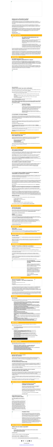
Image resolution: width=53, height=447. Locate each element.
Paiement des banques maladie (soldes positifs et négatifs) (22, 348)
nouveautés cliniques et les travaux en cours (30, 231)
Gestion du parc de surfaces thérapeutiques (20, 309)
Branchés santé (26, 30)
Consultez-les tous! (14, 432)
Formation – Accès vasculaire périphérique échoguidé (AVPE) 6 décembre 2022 (25, 320)
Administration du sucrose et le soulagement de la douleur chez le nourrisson (25, 308)
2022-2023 (27, 434)
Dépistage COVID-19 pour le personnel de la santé (20, 338)
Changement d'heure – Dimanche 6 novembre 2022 (21, 346)
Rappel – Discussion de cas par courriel (19, 311)
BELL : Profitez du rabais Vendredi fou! (19, 431)
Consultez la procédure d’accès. (16, 224)
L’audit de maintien (14, 28)
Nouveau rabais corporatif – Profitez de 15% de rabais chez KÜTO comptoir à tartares (26, 429)
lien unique (17, 403)
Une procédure (14, 154)
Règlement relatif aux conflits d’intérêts (28, 203)
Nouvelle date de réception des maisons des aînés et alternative (23, 349)
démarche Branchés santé (32, 211)
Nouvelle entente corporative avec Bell (19, 430)
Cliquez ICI (32, 273)
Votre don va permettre (25, 110)
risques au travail (35, 165)
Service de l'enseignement (17, 140)
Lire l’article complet (25, 393)
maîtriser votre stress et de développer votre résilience (25, 217)
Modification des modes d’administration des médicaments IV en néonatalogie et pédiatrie (26, 304)
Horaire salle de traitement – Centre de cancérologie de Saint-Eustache (24, 319)
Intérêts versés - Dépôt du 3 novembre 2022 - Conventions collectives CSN (24, 345)
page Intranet (17, 160)
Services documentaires (17, 141)
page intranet (28, 358)
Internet (20, 366)
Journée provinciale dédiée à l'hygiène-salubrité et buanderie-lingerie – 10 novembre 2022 (27, 347)
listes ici (29, 90)
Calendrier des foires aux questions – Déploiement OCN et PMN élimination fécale (25, 318)
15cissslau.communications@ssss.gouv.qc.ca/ (18, 99)
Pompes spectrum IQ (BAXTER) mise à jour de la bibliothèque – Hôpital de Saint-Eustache (26, 301)
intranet (17, 366)
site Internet (32, 379)
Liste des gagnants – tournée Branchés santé (18, 212)
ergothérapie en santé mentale (25, 157)
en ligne (37, 392)
